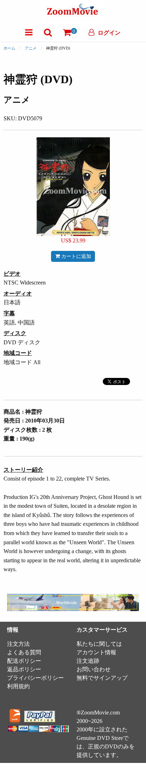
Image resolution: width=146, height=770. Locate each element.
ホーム (9, 48)
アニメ (30, 48)
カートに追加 (75, 256)
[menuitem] (28, 32)
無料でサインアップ (102, 678)
